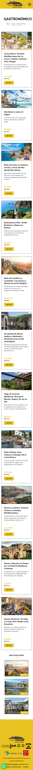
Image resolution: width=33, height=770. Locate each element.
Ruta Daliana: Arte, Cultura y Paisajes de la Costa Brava (15, 454)
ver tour (9, 83)
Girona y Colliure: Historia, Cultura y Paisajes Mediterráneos (16, 510)
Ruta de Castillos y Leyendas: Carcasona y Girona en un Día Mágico (15, 280)
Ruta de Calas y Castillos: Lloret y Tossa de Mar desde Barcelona (16, 167)
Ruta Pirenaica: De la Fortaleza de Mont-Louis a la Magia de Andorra (16, 686)
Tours (13, 24)
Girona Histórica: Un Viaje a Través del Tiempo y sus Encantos (16, 621)
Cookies (25, 767)
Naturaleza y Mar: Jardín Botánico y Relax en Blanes (15, 225)
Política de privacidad (13, 767)
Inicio (8, 24)
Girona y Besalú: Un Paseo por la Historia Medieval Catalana (16, 566)
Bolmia (22, 760)
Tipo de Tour (21, 24)
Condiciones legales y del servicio (16, 764)
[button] (4, 766)
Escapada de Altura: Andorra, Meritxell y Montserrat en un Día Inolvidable (16, 705)
